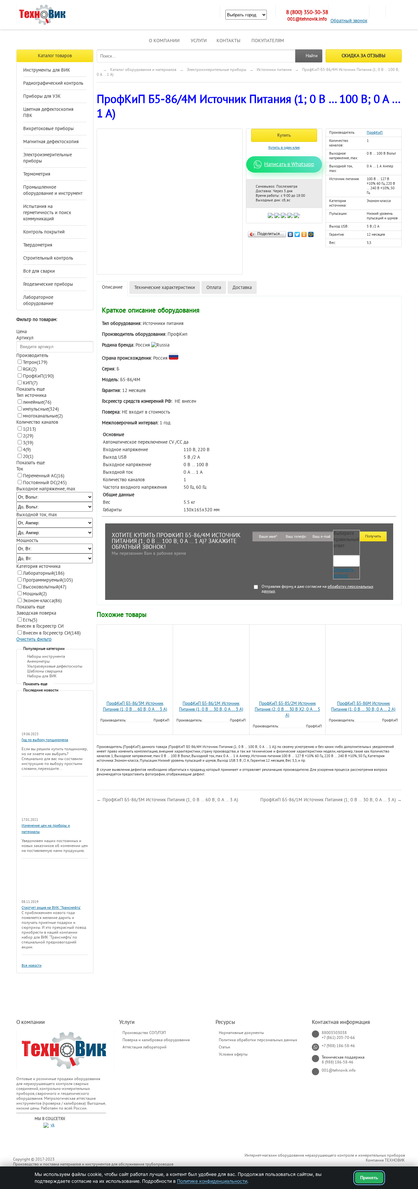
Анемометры (38, 661)
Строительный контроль (48, 258)
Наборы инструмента (46, 656)
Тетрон (35, 362)
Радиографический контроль (53, 83)
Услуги (199, 40)
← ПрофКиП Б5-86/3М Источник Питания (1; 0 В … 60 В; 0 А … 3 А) (167, 800)
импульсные (41, 409)
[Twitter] (297, 232)
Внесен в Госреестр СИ (52, 633)
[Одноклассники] (304, 232)
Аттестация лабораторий (144, 1047)
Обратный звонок (348, 21)
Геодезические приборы (48, 284)
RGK (30, 369)
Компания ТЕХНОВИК (385, 1160)
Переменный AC (43, 476)
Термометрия (36, 174)
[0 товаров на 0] (377, 11)
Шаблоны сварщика (44, 671)
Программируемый (48, 580)
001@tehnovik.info (307, 19)
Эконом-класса (42, 600)
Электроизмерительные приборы (47, 158)
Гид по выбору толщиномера (45, 740)
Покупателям (267, 40)
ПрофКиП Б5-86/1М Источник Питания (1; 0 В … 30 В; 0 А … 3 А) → (331, 800)
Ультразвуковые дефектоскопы (54, 666)
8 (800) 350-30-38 (307, 12)
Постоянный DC (45, 482)
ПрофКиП (38, 376)
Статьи (224, 1047)
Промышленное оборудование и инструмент (53, 190)
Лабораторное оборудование (38, 300)
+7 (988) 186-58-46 (338, 1046)
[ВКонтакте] (290, 232)
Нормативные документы (241, 1032)
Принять (369, 1177)
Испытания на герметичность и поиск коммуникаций (47, 213)
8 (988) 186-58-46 (337, 1062)
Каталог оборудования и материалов (143, 69)
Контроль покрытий (44, 232)
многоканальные (43, 416)
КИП (30, 383)
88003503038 (334, 1032)
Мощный (35, 594)
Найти (311, 55)
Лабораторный (43, 573)
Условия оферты (233, 1054)
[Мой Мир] (311, 232)
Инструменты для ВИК (46, 70)
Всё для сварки (39, 271)
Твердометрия (37, 245)
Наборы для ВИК (42, 676)
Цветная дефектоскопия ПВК (48, 112)
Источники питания (274, 69)
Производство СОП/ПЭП (144, 1032)
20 (28, 456)
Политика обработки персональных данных (258, 1040)
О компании (164, 40)
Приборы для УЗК (42, 96)
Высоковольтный (44, 587)
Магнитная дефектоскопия (51, 141)
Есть (30, 620)
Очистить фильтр (34, 639)
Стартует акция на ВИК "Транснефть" (51, 908)
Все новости (31, 965)
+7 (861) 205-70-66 (338, 1037)
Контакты (228, 40)
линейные (37, 402)
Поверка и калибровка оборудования (156, 1040)
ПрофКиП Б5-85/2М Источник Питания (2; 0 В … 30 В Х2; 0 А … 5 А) (287, 709)
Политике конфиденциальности (212, 1181)
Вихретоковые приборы (48, 128)
